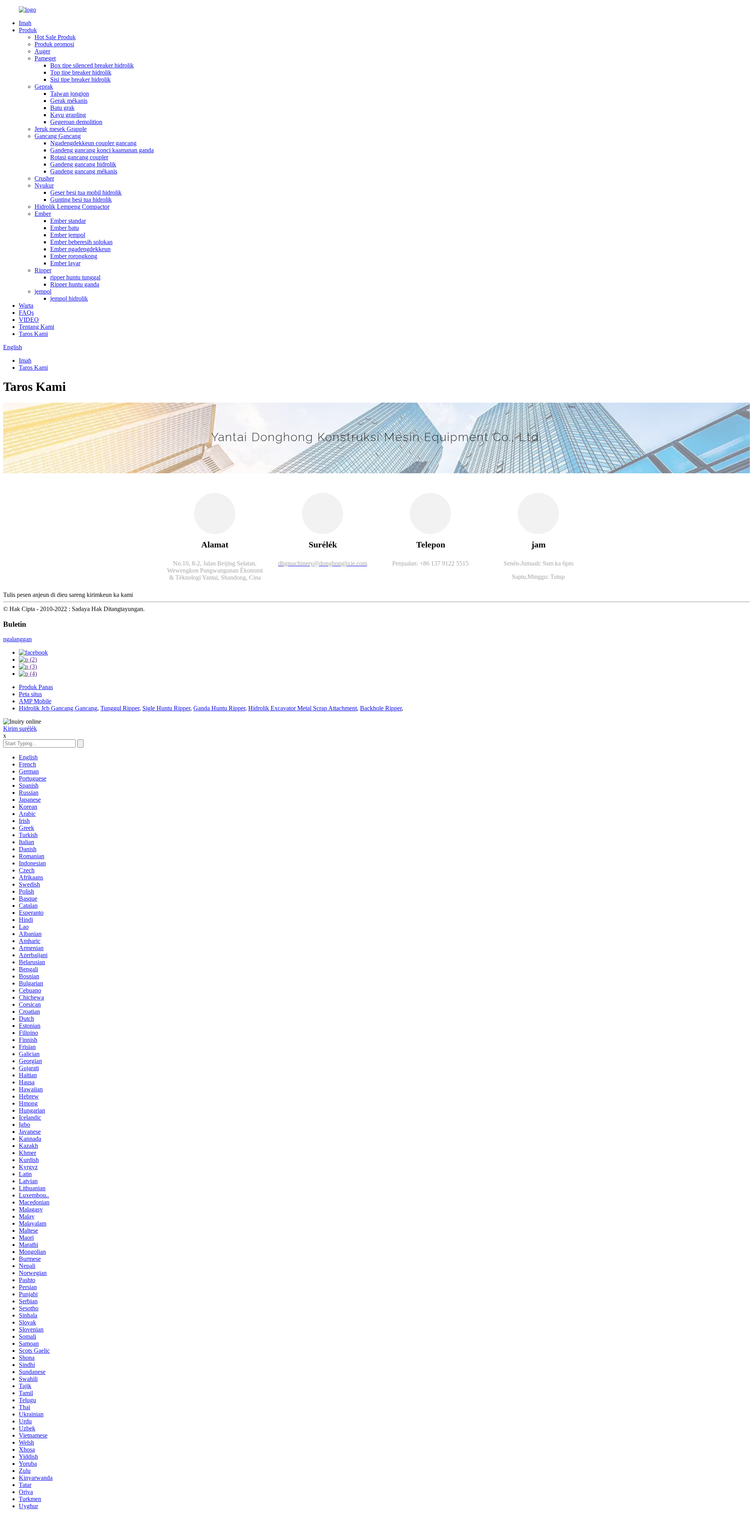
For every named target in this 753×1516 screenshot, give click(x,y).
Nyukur (44, 185)
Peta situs (30, 694)
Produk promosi (54, 44)
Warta (26, 305)
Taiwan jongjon (69, 93)
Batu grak (62, 107)
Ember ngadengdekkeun (80, 249)
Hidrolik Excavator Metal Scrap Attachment (302, 708)
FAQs (26, 312)
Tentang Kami (36, 326)
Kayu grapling (68, 114)
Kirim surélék (20, 728)
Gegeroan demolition (76, 122)
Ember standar (68, 220)
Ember (43, 213)
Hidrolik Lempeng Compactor (72, 206)
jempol (43, 291)
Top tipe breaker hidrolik (80, 72)
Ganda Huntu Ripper (219, 708)
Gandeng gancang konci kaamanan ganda (102, 150)
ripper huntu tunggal (75, 277)
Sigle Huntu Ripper (166, 708)
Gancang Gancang (58, 136)
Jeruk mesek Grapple (61, 129)
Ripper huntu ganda (74, 284)
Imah (25, 23)
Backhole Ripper (381, 708)
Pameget (45, 58)
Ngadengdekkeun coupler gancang (93, 143)
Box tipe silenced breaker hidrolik (92, 65)
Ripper (43, 270)
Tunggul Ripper (119, 708)
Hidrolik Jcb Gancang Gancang (58, 708)
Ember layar (65, 263)
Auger (42, 51)
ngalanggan (17, 639)
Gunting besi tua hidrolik (81, 199)
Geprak (44, 86)
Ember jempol (67, 235)
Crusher (44, 178)
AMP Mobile (35, 701)
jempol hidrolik (69, 298)
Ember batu (64, 227)
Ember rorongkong (73, 256)
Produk (28, 30)
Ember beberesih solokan (81, 242)
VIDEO (29, 319)
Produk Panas (36, 687)
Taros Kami (33, 333)
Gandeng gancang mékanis (83, 171)
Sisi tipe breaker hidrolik (80, 79)
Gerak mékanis (68, 100)
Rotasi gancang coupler (79, 157)
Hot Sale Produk (55, 37)
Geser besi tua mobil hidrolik (86, 192)
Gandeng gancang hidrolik (83, 164)
